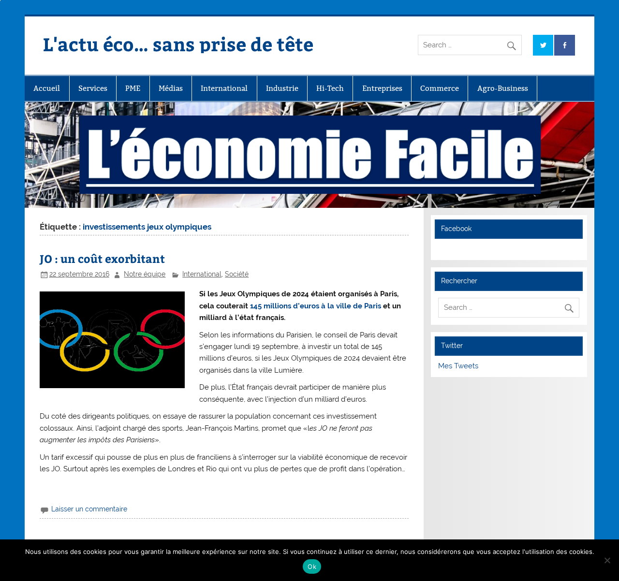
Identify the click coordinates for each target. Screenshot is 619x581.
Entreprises (382, 88)
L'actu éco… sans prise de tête (178, 43)
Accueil (46, 88)
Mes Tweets (458, 366)
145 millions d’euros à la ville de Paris (315, 306)
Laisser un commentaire (89, 509)
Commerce (439, 88)
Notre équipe (144, 274)
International (224, 88)
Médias (171, 88)
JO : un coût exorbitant (102, 258)
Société (237, 274)
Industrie (282, 88)
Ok (312, 566)
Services (92, 88)
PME (132, 88)
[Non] (607, 560)
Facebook (456, 228)
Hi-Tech (330, 88)
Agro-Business (502, 88)
